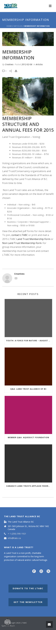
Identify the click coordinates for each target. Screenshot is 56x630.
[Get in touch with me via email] (16, 278)
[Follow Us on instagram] (41, 571)
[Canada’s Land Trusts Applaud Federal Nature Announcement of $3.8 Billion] (28, 463)
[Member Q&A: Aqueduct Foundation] (28, 415)
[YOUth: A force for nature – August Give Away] (28, 318)
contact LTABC (19, 235)
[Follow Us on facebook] (34, 571)
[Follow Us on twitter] (48, 571)
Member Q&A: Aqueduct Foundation (28, 437)
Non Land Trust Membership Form (22, 243)
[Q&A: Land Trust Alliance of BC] (28, 367)
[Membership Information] (28, 39)
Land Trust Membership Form (33, 239)
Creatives (9, 64)
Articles (18, 26)
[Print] (17, 70)
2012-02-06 (27, 64)
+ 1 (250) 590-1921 (17, 533)
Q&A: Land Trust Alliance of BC (28, 389)
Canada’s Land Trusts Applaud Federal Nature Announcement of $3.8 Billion (29, 486)
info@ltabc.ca (14, 538)
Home (9, 26)
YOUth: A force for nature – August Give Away (29, 340)
